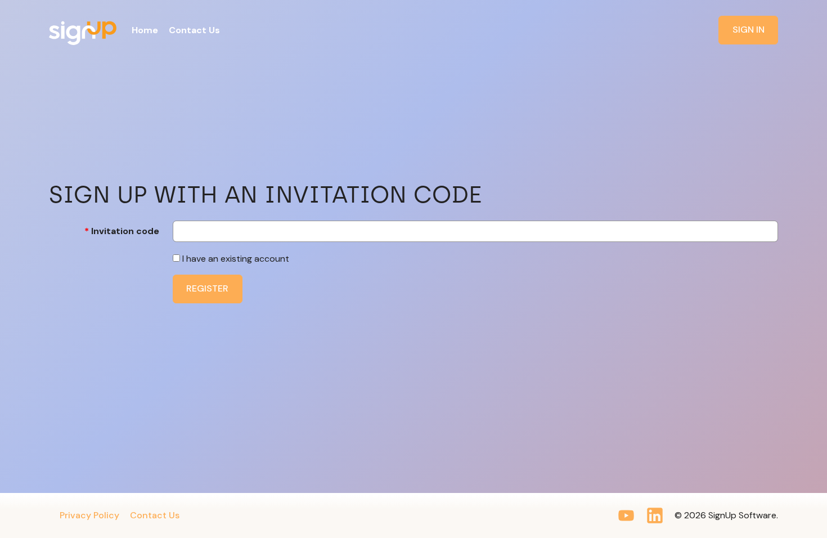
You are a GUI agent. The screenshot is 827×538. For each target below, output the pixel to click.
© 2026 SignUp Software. (726, 515)
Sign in (748, 29)
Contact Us (154, 515)
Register (207, 288)
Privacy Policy (89, 515)
